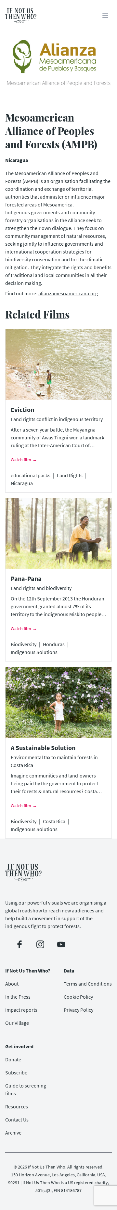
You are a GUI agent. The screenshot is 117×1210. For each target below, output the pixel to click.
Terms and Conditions (88, 983)
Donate (13, 1059)
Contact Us (17, 1119)
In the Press (18, 996)
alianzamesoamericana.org (68, 293)
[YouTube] (61, 944)
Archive (13, 1132)
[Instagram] (40, 944)
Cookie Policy (78, 996)
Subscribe (16, 1072)
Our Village (17, 1023)
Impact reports (21, 1009)
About (12, 983)
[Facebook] (19, 944)
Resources (16, 1106)
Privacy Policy (78, 1009)
